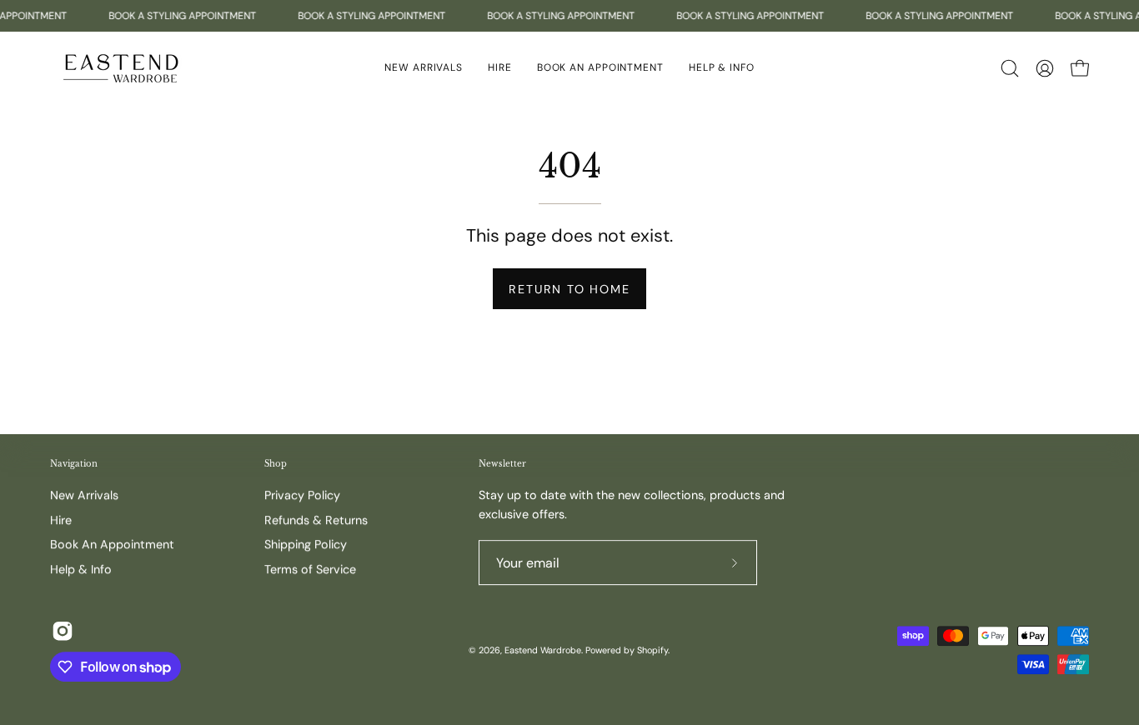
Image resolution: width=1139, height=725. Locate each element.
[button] (721, 68)
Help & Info (81, 569)
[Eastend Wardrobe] (121, 68)
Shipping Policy (305, 545)
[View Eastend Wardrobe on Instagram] (62, 630)
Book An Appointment (112, 545)
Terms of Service (310, 569)
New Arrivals (84, 495)
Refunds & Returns (316, 520)
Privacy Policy (302, 495)
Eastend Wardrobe (542, 650)
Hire (61, 520)
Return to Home (569, 289)
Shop (275, 464)
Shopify (652, 650)
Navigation (74, 464)
